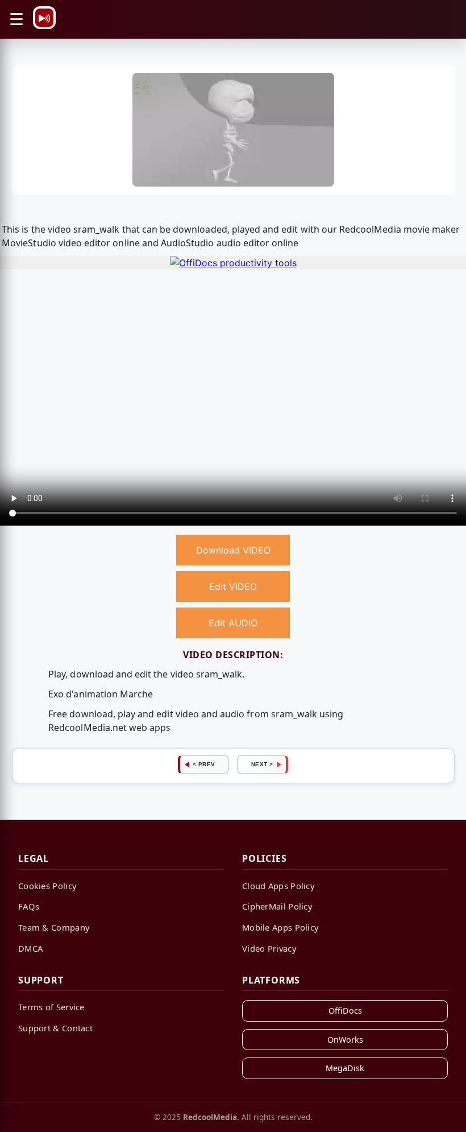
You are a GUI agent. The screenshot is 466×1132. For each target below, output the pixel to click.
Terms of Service (51, 1007)
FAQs (28, 906)
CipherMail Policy (277, 906)
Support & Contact (55, 1028)
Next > (262, 764)
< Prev (204, 764)
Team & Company (54, 927)
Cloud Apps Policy (278, 885)
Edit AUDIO (233, 623)
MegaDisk (345, 1068)
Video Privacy (269, 948)
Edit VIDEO (233, 586)
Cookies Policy (47, 885)
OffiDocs (345, 1010)
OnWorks (345, 1039)
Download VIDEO (233, 550)
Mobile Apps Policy (280, 927)
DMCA (30, 948)
